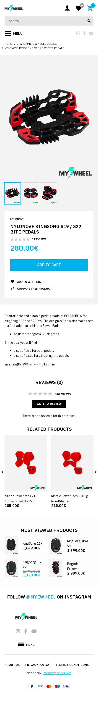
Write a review (49, 404)
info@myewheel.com (57, 673)
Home (8, 43)
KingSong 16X (33, 543)
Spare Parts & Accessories (37, 43)
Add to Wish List (30, 282)
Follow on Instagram (49, 597)
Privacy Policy (37, 665)
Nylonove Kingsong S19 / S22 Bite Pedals (34, 48)
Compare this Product (34, 288)
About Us (12, 665)
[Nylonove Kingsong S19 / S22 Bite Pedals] (49, 121)
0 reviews (39, 239)
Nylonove (17, 219)
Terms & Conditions (72, 665)
